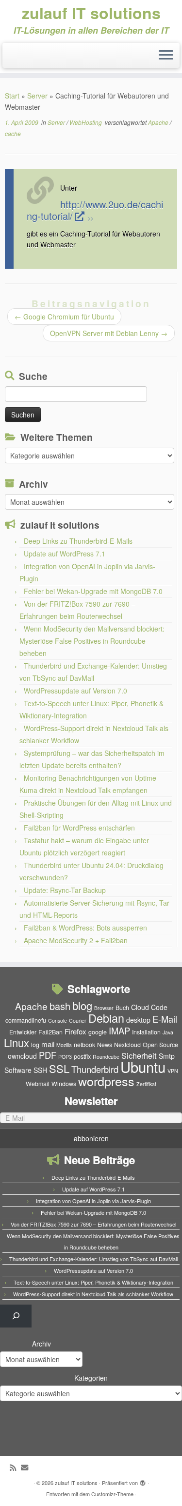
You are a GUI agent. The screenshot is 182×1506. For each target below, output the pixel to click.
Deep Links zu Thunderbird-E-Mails (78, 541)
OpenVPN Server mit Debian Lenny (108, 333)
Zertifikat (146, 1084)
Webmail (38, 1083)
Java (168, 1032)
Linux (16, 1042)
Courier (77, 1020)
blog (82, 1005)
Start (12, 95)
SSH (40, 1070)
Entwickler (22, 1032)
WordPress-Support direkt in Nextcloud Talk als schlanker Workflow (93, 1294)
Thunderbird (94, 1069)
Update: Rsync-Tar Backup (65, 890)
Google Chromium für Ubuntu (64, 316)
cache (13, 133)
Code (159, 1007)
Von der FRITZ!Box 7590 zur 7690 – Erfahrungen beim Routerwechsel (93, 1224)
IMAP (119, 1030)
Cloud (140, 1007)
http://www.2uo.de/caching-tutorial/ (95, 210)
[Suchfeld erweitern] (16, 1316)
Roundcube (106, 1056)
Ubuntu (142, 1066)
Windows (63, 1083)
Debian (106, 1018)
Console (57, 1020)
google (97, 1032)
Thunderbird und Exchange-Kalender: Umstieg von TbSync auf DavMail (93, 1259)
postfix (82, 1056)
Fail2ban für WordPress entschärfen (79, 827)
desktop (138, 1020)
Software (18, 1070)
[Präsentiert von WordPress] (142, 1480)
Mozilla (64, 1045)
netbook (84, 1044)
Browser (104, 1007)
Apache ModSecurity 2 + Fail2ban (76, 940)
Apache (159, 122)
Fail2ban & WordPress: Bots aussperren (85, 927)
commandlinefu (25, 1020)
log (35, 1044)
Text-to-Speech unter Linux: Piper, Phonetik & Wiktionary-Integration (93, 1282)
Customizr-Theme (112, 1494)
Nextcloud (127, 1044)
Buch (122, 1007)
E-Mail (164, 1018)
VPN (172, 1070)
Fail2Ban (50, 1032)
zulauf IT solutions (91, 12)
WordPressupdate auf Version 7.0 (75, 690)
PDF (47, 1055)
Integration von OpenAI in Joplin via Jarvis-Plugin (93, 1201)
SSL (59, 1068)
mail (47, 1044)
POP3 (65, 1056)
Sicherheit (139, 1055)
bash (60, 1006)
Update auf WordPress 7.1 (64, 553)
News (104, 1044)
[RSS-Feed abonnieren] (15, 1467)
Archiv (41, 1343)
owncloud (22, 1056)
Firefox (75, 1031)
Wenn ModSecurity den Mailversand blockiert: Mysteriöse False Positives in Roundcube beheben (92, 641)
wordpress (106, 1081)
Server (37, 95)
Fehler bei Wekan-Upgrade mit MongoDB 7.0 (93, 591)
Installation (146, 1032)
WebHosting (86, 122)
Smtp (167, 1056)
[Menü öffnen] (166, 55)
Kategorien (91, 1378)
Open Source (160, 1044)
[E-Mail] (27, 1467)
